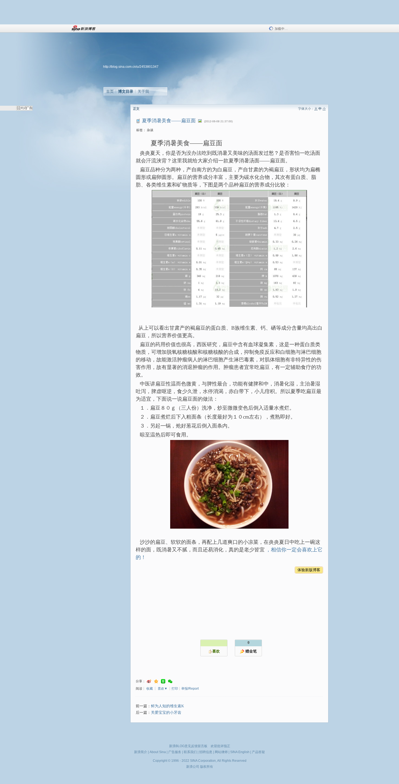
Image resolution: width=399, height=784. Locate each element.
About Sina (158, 752)
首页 (110, 91)
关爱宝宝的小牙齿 (166, 713)
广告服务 (174, 752)
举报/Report (190, 688)
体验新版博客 (308, 570)
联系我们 (190, 752)
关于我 (143, 91)
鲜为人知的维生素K (167, 706)
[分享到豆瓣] (163, 681)
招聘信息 (205, 752)
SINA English (239, 752)
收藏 (149, 688)
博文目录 (125, 91)
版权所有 (206, 767)
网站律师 (221, 752)
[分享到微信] (170, 681)
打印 (175, 688)
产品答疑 (258, 752)
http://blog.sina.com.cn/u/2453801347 (131, 67)
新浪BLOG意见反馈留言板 (188, 746)
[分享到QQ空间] (156, 681)
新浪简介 (140, 752)
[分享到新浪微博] (149, 681)
